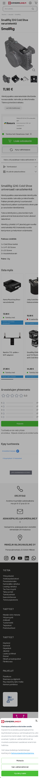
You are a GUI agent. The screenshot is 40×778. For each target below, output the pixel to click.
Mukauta (20, 761)
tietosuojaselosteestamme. (22, 753)
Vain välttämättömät (20, 767)
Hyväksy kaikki (20, 773)
